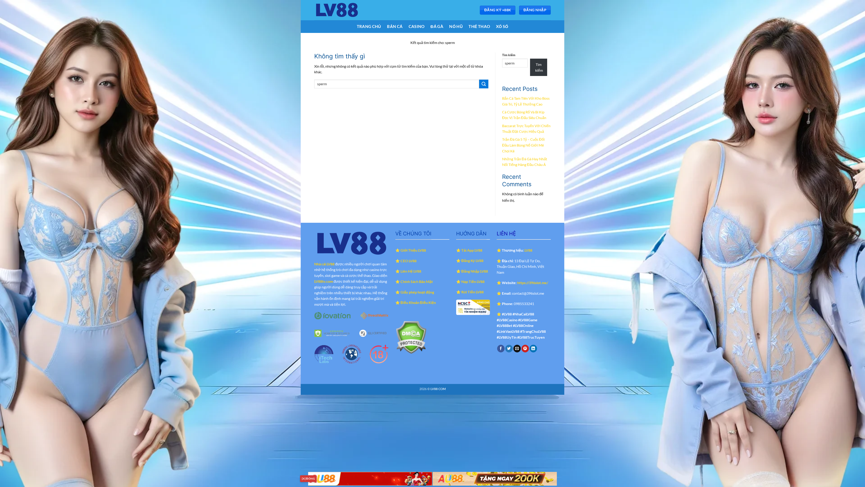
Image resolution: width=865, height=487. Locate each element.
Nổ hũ (456, 26)
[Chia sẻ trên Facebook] (501, 348)
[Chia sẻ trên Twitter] (509, 348)
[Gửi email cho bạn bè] (517, 348)
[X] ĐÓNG (308, 478)
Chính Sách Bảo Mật (417, 281)
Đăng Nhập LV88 (474, 271)
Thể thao (479, 26)
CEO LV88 (409, 261)
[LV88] (336, 10)
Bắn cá (395, 26)
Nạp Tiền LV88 (473, 281)
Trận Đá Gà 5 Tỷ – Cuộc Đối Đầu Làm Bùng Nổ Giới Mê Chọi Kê (523, 145)
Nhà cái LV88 (324, 264)
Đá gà (436, 26)
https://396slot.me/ (532, 282)
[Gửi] (483, 84)
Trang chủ (369, 26)
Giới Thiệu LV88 (413, 250)
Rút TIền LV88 (472, 292)
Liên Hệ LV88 (411, 271)
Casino (417, 26)
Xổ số (502, 26)
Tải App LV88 (471, 250)
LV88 (528, 250)
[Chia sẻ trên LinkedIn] (533, 348)
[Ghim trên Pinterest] (525, 348)
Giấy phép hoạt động (417, 292)
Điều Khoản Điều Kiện (418, 302)
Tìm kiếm (508, 55)
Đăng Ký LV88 (472, 260)
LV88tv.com (323, 281)
